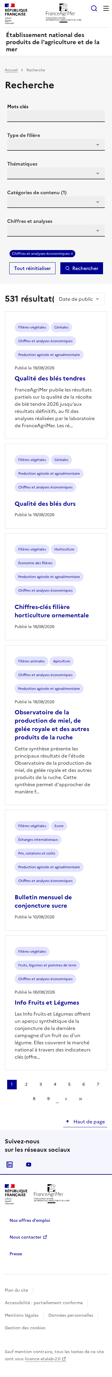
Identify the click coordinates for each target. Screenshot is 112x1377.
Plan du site (16, 1290)
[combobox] (56, 145)
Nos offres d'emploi (30, 1220)
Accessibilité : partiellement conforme (44, 1303)
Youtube (29, 1164)
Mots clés (17, 106)
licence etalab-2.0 (42, 1359)
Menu (106, 8)
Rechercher (85, 268)
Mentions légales (22, 1315)
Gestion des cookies (25, 1328)
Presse (16, 1254)
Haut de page (88, 1121)
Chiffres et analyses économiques (41, 253)
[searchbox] (15, 145)
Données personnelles (70, 1315)
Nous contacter (26, 1237)
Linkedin (9, 1164)
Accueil (11, 70)
